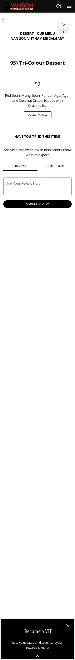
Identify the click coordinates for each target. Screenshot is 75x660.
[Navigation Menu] (69, 6)
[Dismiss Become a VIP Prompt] (68, 626)
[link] (37, 115)
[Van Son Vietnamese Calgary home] (22, 6)
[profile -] (58, 6)
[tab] (20, 166)
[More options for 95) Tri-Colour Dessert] (63, 24)
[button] (5, 20)
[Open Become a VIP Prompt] (37, 656)
